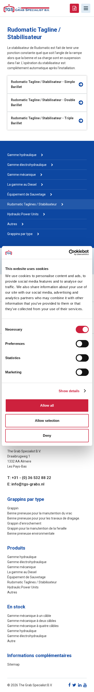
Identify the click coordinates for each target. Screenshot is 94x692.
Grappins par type (20, 234)
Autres (12, 224)
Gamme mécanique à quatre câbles (33, 626)
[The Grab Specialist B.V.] (26, 8)
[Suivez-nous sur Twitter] (74, 685)
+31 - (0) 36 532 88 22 (31, 477)
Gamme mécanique (21, 174)
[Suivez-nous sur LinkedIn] (79, 685)
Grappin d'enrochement (24, 523)
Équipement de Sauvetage (26, 194)
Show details (69, 391)
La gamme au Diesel (22, 184)
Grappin (12, 508)
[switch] (82, 343)
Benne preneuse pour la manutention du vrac (39, 513)
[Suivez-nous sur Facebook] (69, 685)
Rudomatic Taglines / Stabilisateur (32, 204)
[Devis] (74, 8)
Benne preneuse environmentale (31, 533)
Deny (47, 435)
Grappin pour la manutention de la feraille (37, 528)
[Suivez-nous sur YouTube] (85, 685)
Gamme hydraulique (22, 155)
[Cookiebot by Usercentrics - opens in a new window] (69, 252)
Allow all (47, 405)
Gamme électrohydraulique (27, 165)
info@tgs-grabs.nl (27, 484)
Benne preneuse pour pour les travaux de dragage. (43, 518)
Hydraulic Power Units (23, 214)
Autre (11, 641)
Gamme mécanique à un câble (29, 616)
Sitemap (13, 664)
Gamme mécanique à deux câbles (31, 621)
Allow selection (47, 421)
